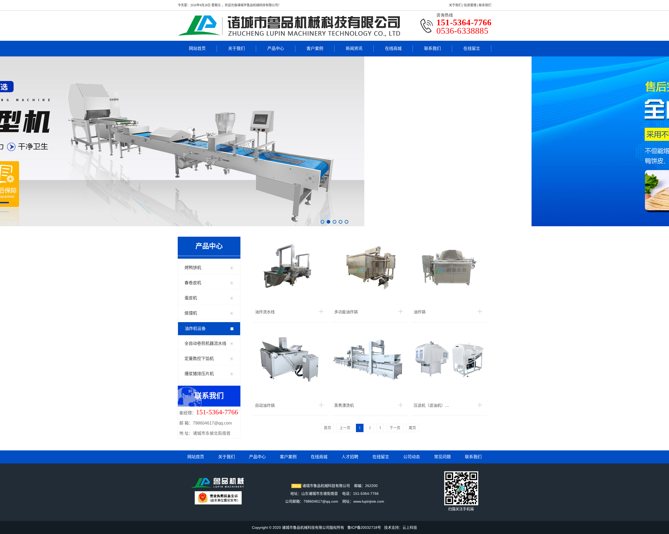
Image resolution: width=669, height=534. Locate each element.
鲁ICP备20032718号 (364, 527)
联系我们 (485, 5)
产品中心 (275, 48)
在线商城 (393, 48)
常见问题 (442, 457)
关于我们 (455, 5)
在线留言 (471, 48)
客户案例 (315, 48)
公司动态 (411, 457)
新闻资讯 (354, 48)
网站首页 (197, 48)
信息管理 (470, 5)
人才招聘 (350, 457)
